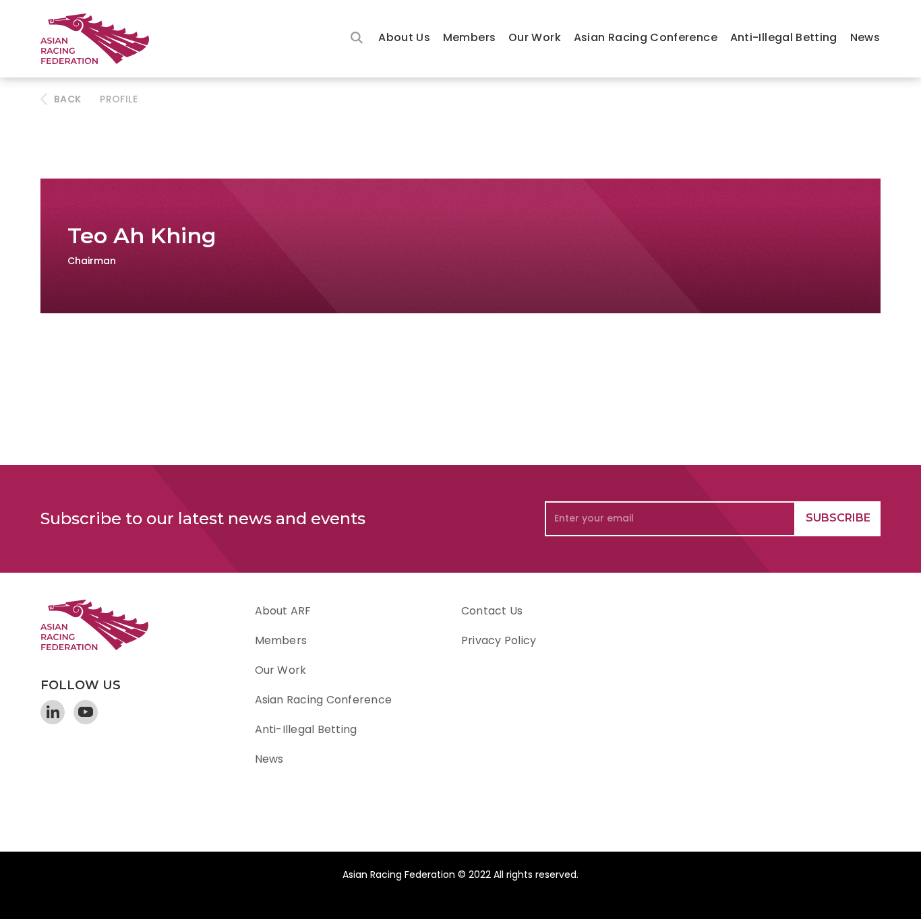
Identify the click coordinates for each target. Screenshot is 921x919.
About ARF (283, 611)
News (865, 37)
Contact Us (492, 611)
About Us (404, 37)
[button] (404, 39)
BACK (67, 99)
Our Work (534, 37)
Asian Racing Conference (645, 37)
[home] (101, 38)
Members (469, 37)
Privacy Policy (498, 640)
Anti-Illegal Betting (783, 37)
